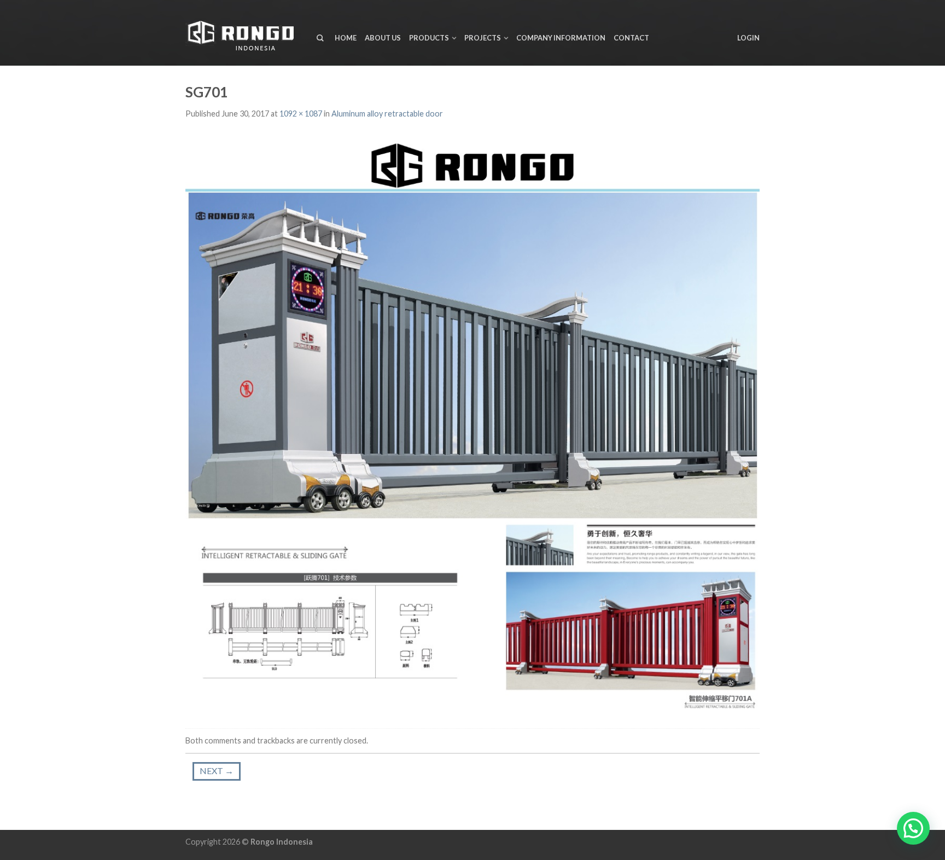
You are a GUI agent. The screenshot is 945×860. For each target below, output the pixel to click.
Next (217, 770)
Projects (482, 37)
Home (346, 37)
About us (383, 37)
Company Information (560, 37)
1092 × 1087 (300, 113)
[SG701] (472, 424)
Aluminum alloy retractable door (387, 113)
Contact (631, 37)
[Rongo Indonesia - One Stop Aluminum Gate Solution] (242, 33)
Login (748, 37)
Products (429, 37)
